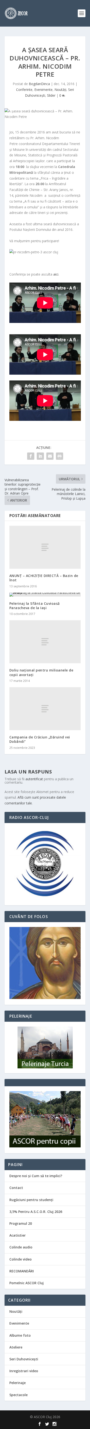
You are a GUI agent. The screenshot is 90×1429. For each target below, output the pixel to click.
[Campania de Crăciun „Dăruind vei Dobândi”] (45, 708)
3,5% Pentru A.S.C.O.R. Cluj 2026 (35, 1211)
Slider (51, 95)
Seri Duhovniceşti (23, 1359)
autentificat (34, 779)
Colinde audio (20, 1247)
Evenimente (43, 89)
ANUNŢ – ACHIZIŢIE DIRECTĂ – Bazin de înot (43, 577)
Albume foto (20, 1335)
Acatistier (17, 1235)
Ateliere (15, 1347)
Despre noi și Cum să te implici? (35, 1176)
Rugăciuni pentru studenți (31, 1199)
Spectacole (18, 1395)
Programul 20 (20, 1223)
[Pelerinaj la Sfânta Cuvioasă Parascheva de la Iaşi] (45, 595)
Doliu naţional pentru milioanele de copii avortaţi (41, 672)
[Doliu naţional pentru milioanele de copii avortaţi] (45, 641)
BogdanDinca (39, 83)
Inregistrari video (23, 1371)
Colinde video (20, 1259)
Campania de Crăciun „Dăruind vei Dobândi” (39, 739)
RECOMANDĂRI (21, 1271)
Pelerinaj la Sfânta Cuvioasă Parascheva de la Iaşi (34, 605)
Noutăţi (60, 89)
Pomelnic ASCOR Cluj (26, 1283)
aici (55, 274)
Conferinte (24, 89)
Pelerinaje (17, 1382)
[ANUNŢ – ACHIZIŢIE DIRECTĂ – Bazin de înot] (45, 547)
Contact (16, 1187)
